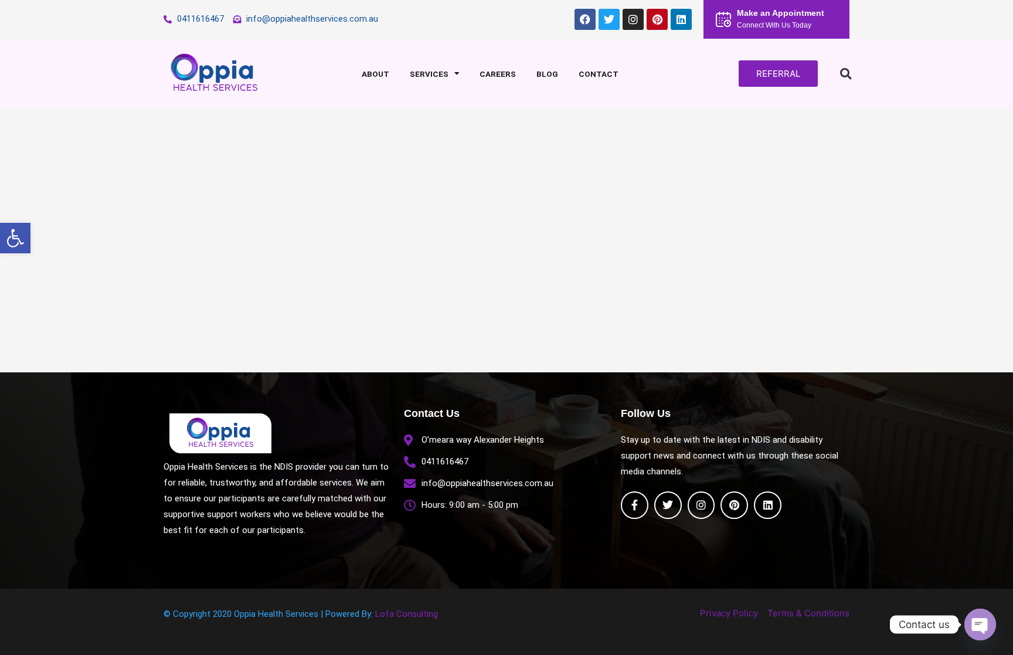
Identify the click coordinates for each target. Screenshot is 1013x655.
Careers (498, 74)
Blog (547, 74)
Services (429, 74)
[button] (15, 238)
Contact (598, 74)
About (375, 74)
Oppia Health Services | (279, 614)
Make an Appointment (780, 13)
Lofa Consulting (406, 614)
